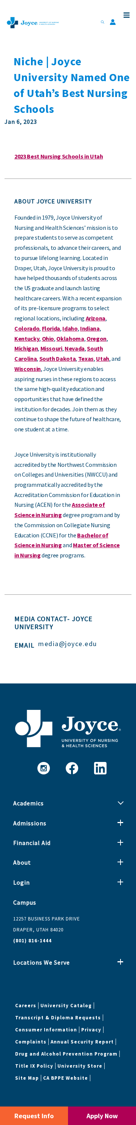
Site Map (27, 1078)
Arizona (96, 318)
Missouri (51, 348)
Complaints (30, 1042)
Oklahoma (70, 338)
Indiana (90, 328)
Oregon (97, 338)
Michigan (26, 348)
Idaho (69, 328)
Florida (51, 328)
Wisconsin (27, 368)
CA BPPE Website (65, 1078)
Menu (126, 15)
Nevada (75, 348)
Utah (102, 358)
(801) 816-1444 (32, 940)
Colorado (26, 328)
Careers (25, 1005)
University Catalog (66, 1005)
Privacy (91, 1030)
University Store (79, 1066)
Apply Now (102, 1115)
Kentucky (26, 338)
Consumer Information (46, 1030)
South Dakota (57, 358)
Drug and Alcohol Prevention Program (66, 1054)
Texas (86, 358)
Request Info (34, 1115)
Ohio (48, 338)
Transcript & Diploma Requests (58, 1017)
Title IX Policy (34, 1066)
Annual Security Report (82, 1042)
